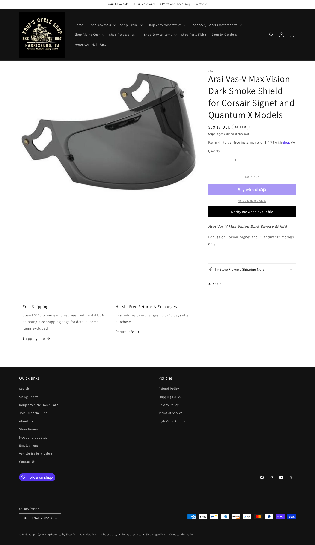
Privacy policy (108, 534)
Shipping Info (34, 338)
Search (24, 388)
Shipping (214, 134)
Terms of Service (170, 413)
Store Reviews (29, 429)
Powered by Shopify (63, 534)
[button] (101, 25)
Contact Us (27, 462)
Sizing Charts (29, 397)
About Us (26, 421)
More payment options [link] (252, 200)
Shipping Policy (169, 397)
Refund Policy (168, 388)
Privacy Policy (168, 405)
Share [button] (217, 284)
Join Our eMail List (33, 413)
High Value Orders (171, 421)
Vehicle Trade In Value (35, 453)
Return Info (125, 331)
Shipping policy (155, 534)
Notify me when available (252, 211)
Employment (28, 445)
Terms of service (131, 534)
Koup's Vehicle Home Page (38, 405)
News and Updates (33, 437)
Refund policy (88, 534)
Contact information (181, 534)
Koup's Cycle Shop (40, 534)
